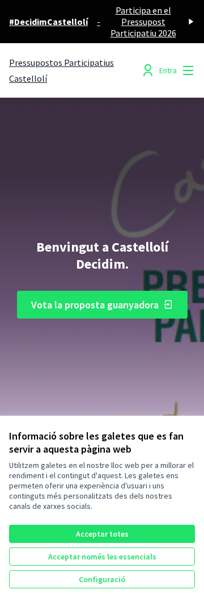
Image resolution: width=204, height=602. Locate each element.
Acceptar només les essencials (102, 556)
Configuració (102, 579)
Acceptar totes (102, 534)
